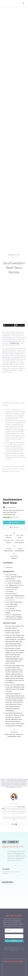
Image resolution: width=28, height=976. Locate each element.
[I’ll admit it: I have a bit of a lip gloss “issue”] (19, 969)
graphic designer (18, 808)
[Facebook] (12, 824)
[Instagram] (14, 824)
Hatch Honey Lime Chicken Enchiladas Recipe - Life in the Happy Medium (13, 847)
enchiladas (8, 459)
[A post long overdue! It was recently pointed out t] (9, 969)
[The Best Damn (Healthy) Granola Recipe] (14, 894)
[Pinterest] (16, 824)
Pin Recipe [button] (15, 527)
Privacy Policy (18, 949)
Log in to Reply (21, 847)
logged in (12, 872)
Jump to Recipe (10, 325)
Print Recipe (20, 325)
